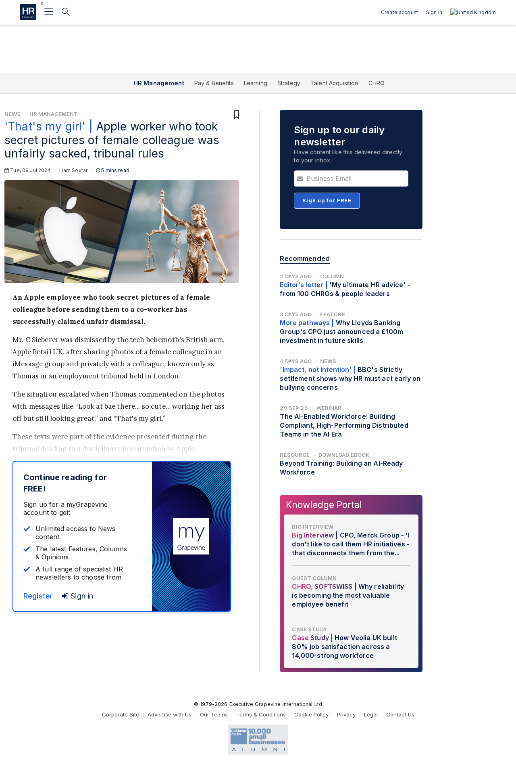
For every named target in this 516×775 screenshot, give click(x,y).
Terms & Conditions (261, 714)
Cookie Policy (311, 714)
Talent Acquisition (334, 83)
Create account (399, 12)
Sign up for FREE (327, 200)
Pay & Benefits (214, 83)
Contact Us (400, 714)
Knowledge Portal (324, 504)
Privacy (346, 714)
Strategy (288, 83)
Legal (371, 714)
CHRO (376, 83)
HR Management (158, 83)
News (12, 114)
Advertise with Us (169, 714)
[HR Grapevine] (28, 12)
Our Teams (214, 714)
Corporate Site (120, 714)
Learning (255, 83)
